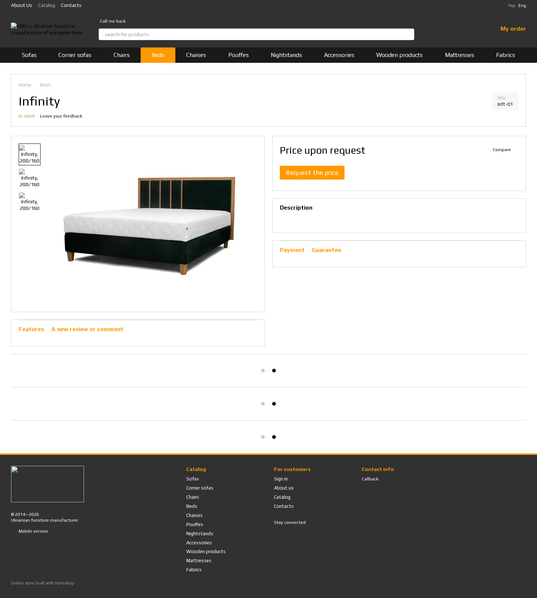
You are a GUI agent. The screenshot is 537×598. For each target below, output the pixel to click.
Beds (158, 54)
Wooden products (399, 54)
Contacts (71, 5)
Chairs (122, 54)
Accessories (339, 54)
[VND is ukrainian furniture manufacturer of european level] (47, 483)
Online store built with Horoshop (42, 583)
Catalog (46, 5)
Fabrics (505, 54)
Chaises (196, 54)
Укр (511, 5)
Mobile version (33, 531)
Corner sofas (74, 54)
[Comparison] (454, 29)
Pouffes (238, 54)
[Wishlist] (473, 29)
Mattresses (459, 54)
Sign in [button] (281, 479)
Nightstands (286, 54)
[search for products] (408, 34)
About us (21, 5)
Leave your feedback (61, 116)
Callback (370, 479)
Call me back (113, 21)
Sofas (29, 54)
